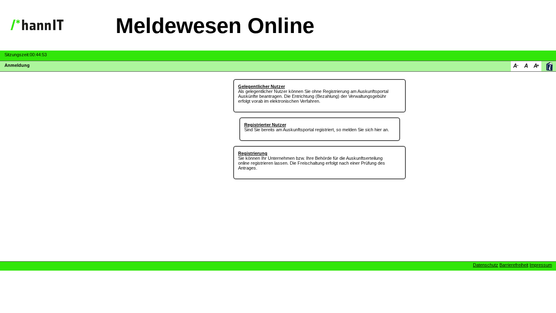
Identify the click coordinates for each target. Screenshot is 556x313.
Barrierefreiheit (513, 264)
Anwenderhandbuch (549, 66)
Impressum (541, 264)
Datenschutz (485, 264)
